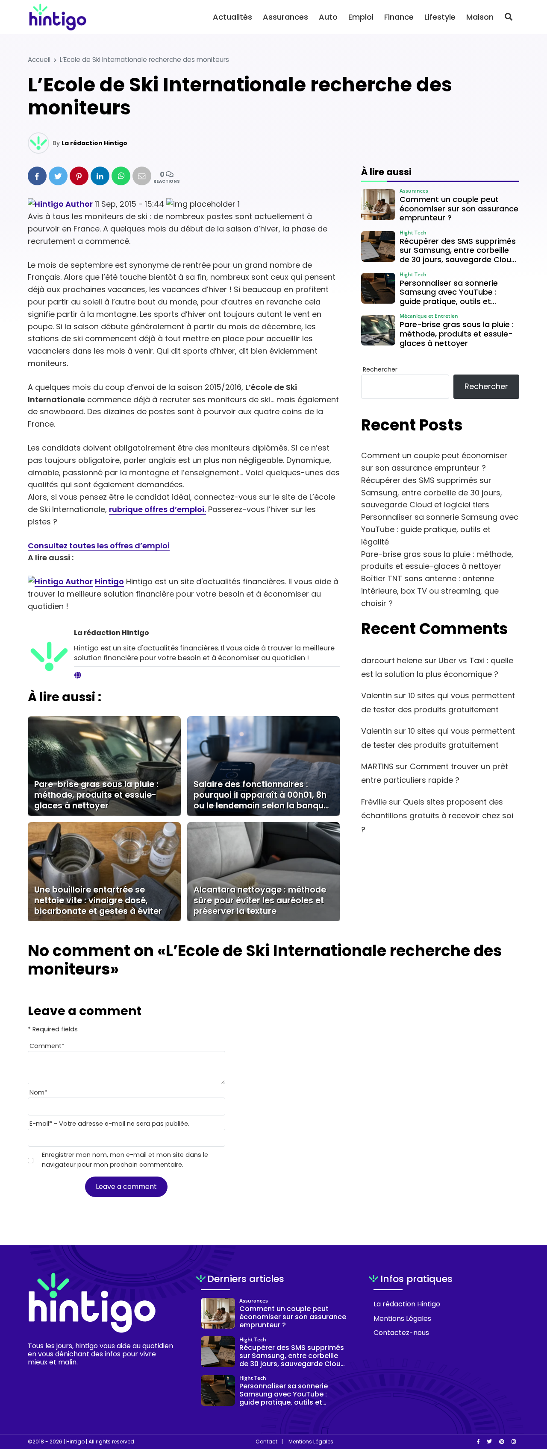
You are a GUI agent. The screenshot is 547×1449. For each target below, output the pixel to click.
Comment (47, 1046)
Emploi (360, 17)
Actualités (232, 17)
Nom (38, 1092)
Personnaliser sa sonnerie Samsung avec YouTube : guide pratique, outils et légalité (439, 529)
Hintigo (109, 581)
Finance (399, 17)
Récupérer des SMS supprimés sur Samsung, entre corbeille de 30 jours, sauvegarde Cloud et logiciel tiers (431, 492)
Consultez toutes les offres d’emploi (99, 545)
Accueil (39, 59)
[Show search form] (508, 17)
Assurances (285, 17)
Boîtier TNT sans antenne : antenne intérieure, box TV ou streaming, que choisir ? (430, 591)
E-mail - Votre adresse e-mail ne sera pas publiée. (109, 1123)
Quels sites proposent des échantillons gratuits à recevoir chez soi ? (437, 815)
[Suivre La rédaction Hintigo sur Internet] (78, 675)
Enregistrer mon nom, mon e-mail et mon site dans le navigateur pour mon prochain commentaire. (125, 1159)
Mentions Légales (402, 1318)
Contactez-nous (401, 1333)
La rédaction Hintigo (94, 143)
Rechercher (380, 369)
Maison (480, 17)
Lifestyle (440, 17)
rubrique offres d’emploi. (157, 509)
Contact (266, 1442)
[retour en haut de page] (525, 1402)
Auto (328, 17)
